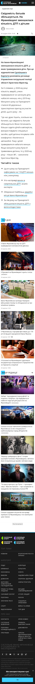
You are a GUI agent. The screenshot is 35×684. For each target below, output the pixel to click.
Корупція (22, 565)
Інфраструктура (24, 582)
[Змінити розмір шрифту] (32, 34)
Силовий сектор (7, 594)
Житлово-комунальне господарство (7, 584)
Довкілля (5, 579)
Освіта (21, 572)
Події (3, 565)
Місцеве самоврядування (25, 590)
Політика (5, 597)
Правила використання (24, 623)
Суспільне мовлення (5, 623)
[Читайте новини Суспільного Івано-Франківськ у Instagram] (6, 654)
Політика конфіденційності (8, 628)
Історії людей (23, 594)
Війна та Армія (24, 606)
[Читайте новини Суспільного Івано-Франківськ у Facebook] (2, 654)
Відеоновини (6, 609)
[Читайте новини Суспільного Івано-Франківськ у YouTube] (10, 654)
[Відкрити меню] (33, 3)
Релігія (21, 597)
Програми (5, 633)
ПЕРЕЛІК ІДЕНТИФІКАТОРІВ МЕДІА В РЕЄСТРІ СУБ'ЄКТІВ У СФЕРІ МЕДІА (25, 636)
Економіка (5, 572)
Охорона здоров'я (25, 579)
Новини (4, 554)
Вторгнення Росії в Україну (25, 554)
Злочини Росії (7, 601)
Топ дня (21, 609)
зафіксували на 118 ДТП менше (18, 172)
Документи (23, 628)
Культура (22, 569)
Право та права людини (7, 590)
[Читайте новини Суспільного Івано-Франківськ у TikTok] (25, 654)
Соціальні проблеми (22, 602)
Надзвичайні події (7, 8)
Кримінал (5, 569)
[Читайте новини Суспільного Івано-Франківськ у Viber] (14, 654)
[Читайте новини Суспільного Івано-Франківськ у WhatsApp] (22, 654)
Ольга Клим (10, 29)
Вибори (4, 575)
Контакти (5, 619)
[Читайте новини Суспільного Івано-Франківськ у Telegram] (18, 654)
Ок (17, 680)
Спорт (3, 606)
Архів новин (23, 619)
